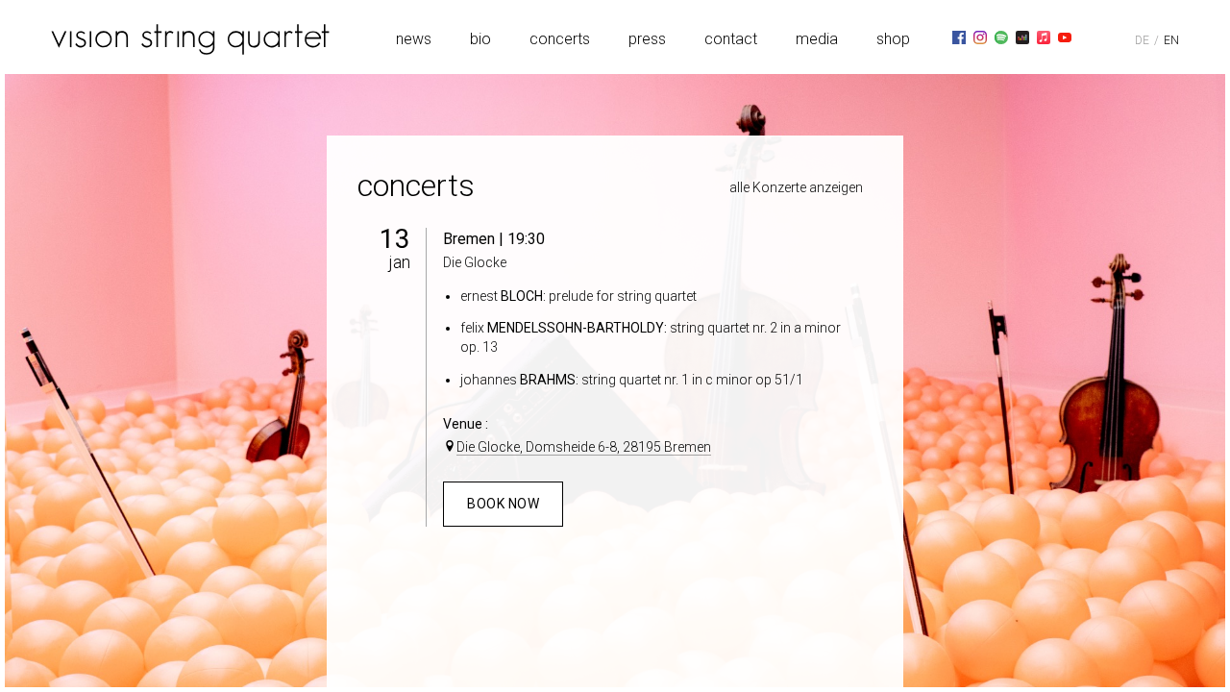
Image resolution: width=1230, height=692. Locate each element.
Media (817, 39)
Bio (480, 39)
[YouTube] (1064, 37)
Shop (893, 39)
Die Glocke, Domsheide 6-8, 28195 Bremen (583, 447)
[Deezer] (1022, 37)
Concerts (559, 39)
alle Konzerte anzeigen (796, 187)
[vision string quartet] (190, 39)
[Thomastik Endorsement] (1086, 37)
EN (1171, 40)
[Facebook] (959, 37)
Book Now (503, 503)
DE (1142, 40)
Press (647, 39)
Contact (730, 39)
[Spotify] (1001, 37)
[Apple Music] (1043, 37)
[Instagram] (980, 37)
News (413, 39)
